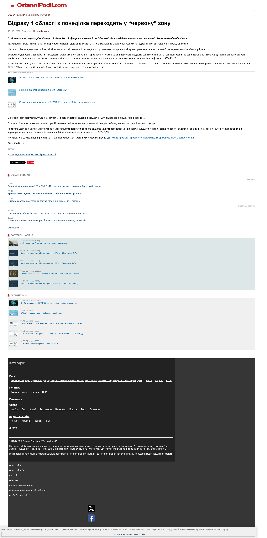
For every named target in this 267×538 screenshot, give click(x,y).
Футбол (14, 409)
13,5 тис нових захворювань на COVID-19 (39, 343)
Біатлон (73, 409)
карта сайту (15, 465)
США (169, 380)
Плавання (95, 409)
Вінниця (109, 380)
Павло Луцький (41, 31)
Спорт (13, 405)
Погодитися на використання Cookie (128, 534)
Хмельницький (129, 380)
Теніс (83, 409)
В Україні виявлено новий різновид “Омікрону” (43, 90)
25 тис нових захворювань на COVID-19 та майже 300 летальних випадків (57, 102)
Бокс (24, 409)
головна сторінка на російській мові (27, 490)
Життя (13, 428)
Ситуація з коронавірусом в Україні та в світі (33, 154)
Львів (39, 380)
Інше (48, 421)
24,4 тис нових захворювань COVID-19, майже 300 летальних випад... (52, 333)
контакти (13, 480)
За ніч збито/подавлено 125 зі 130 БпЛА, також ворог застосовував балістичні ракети (54, 186)
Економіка (15, 399)
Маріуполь (118, 380)
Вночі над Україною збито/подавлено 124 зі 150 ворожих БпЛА (48, 253)
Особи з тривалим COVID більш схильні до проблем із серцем (51, 77)
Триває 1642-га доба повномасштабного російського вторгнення (49, 273)
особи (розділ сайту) (19, 495)
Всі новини (28, 15)
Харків (27, 380)
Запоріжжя (62, 380)
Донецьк (53, 380)
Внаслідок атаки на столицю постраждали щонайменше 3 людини (44, 201)
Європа (159, 380)
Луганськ (80, 380)
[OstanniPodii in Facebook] (91, 518)
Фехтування (46, 409)
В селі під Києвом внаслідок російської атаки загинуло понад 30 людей (47, 220)
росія (149, 380)
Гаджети (38, 421)
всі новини (13, 228)
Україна (46, 15)
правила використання (21, 485)
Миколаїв (71, 380)
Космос (14, 421)
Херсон (88, 380)
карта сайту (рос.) (18, 470)
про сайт (13, 475)
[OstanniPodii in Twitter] (91, 508)
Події (38, 15)
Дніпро (46, 380)
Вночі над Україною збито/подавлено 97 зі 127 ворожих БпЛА (48, 263)
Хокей (33, 409)
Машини (26, 421)
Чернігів (101, 380)
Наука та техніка (19, 416)
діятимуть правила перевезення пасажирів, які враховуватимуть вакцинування (150, 137)
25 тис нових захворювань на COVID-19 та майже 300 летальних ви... (52, 323)
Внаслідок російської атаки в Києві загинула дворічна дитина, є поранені (47, 213)
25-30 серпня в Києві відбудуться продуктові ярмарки (44, 243)
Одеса (34, 380)
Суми (139, 380)
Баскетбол (60, 409)
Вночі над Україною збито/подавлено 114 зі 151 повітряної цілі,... (50, 283)
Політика (14, 387)
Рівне (94, 380)
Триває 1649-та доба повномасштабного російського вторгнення (45, 193)
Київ (22, 380)
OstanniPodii (14, 15)
